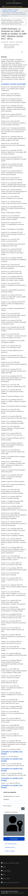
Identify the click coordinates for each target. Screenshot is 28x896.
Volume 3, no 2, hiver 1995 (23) (10, 734)
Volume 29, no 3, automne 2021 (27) (11, 157)
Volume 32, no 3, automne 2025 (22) (11, 99)
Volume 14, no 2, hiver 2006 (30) (10, 513)
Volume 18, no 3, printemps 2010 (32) (11, 399)
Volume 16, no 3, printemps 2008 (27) (11, 443)
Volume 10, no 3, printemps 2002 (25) (12, 585)
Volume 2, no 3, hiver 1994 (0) (9, 756)
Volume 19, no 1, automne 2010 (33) (11, 389)
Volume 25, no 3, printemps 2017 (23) (12, 232)
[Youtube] (16, 1)
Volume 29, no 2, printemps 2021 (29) (12, 164)
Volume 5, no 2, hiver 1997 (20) (10, 686)
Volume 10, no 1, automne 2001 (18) (11, 600)
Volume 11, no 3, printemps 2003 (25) (11, 568)
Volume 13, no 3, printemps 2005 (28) (12, 528)
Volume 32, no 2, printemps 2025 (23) (12, 105)
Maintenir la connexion (11, 812)
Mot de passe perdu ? (11, 843)
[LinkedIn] (25, 52)
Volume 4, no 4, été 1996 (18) (9, 699)
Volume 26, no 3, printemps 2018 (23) (12, 206)
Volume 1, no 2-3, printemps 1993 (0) (11, 773)
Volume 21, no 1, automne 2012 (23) (11, 345)
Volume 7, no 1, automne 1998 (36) (11, 653)
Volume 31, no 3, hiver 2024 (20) (10, 121)
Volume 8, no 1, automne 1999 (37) (11, 634)
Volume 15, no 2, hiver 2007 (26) (10, 489)
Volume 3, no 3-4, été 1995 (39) (10, 725)
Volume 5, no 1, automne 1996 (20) (11, 693)
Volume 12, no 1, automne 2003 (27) (11, 563)
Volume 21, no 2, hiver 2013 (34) (10, 334)
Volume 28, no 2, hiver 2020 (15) (10, 177)
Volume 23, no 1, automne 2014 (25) (11, 295)
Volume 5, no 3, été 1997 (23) (9, 681)
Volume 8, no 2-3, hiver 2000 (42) (10, 628)
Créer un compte (10, 851)
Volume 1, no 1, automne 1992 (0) (10, 783)
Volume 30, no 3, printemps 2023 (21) (12, 136)
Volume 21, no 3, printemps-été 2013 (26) (13, 327)
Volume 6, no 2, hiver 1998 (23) (10, 669)
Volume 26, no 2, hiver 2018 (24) (10, 215)
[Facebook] (11, 1)
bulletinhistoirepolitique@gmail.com (14, 3)
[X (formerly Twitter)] (22, 52)
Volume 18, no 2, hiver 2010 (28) (10, 409)
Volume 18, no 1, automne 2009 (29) (11, 416)
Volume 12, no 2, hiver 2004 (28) (10, 556)
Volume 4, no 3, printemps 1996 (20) (11, 706)
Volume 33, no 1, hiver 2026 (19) (10, 93)
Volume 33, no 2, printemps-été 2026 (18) (13, 87)
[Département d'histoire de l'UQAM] (14, 863)
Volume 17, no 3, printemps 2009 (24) (11, 421)
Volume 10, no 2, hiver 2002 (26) (10, 592)
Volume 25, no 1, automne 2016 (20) (11, 249)
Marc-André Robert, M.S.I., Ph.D (16, 893)
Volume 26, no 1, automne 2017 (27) (11, 222)
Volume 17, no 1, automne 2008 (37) (11, 433)
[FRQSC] (14, 867)
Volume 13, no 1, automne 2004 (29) (11, 538)
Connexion (14, 839)
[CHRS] (14, 875)
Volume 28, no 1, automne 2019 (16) (11, 189)
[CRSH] (14, 878)
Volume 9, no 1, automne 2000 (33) (11, 621)
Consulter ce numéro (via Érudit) (11, 753)
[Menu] (26, 11)
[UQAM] (14, 871)
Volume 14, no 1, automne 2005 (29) (11, 521)
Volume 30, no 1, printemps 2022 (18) (11, 150)
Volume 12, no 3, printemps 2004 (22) (12, 547)
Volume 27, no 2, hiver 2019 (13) (10, 196)
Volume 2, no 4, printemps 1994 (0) (11, 749)
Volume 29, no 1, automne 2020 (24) (11, 171)
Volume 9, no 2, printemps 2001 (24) (11, 614)
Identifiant (6, 799)
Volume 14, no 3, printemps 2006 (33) (12, 506)
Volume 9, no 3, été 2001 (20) (9, 607)
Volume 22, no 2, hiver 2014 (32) (10, 313)
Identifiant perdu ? (10, 847)
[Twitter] (14, 1)
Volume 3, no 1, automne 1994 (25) (11, 741)
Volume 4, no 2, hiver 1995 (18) (10, 711)
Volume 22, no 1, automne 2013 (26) (11, 320)
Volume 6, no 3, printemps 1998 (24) (11, 660)
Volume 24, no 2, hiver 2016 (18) (10, 264)
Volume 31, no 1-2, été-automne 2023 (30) (13, 128)
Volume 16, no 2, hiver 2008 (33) (10, 450)
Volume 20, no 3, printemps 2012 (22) (12, 355)
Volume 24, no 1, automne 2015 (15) (11, 271)
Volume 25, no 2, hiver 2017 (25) (10, 239)
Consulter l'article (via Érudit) (13, 84)
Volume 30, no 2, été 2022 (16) (10, 143)
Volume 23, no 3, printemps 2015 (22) (12, 276)
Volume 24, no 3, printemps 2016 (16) (11, 257)
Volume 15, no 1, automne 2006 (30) (11, 496)
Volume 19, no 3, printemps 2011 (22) (11, 376)
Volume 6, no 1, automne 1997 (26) (11, 676)
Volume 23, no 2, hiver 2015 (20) (10, 283)
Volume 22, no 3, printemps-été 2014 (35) (13, 302)
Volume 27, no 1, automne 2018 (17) (11, 201)
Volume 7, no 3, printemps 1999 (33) (11, 641)
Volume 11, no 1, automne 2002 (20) (11, 578)
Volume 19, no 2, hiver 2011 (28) (10, 384)
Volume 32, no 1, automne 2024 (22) (11, 114)
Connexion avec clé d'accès (24, 834)
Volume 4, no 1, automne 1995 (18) (11, 718)
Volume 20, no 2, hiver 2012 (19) (10, 362)
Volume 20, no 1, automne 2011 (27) (11, 369)
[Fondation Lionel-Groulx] (14, 882)
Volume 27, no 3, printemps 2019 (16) (11, 183)
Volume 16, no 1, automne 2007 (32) (11, 461)
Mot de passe (7, 805)
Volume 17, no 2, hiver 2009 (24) (10, 426)
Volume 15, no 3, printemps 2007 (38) (12, 475)
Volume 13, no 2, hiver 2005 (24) (10, 533)
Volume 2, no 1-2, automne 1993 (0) (11, 763)
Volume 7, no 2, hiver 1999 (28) (10, 646)
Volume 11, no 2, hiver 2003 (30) (10, 573)
